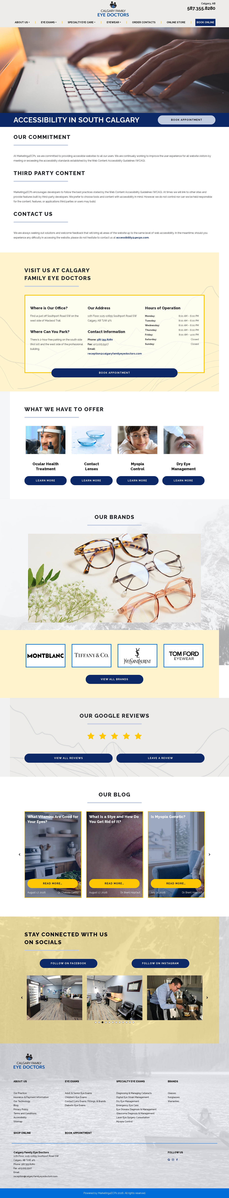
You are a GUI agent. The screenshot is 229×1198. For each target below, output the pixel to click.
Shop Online (22, 1132)
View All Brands (114, 679)
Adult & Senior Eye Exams (78, 1093)
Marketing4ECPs (107, 1193)
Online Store (176, 22)
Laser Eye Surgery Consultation (133, 1117)
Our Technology (22, 1101)
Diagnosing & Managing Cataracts (134, 1093)
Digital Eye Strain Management (132, 1097)
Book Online (205, 22)
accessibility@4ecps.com (132, 237)
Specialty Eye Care (80, 22)
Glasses (172, 1093)
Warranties (173, 1101)
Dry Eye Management (127, 1101)
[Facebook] (177, 1159)
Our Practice (20, 1093)
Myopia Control (124, 1121)
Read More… (60, 883)
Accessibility (20, 1117)
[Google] (169, 1159)
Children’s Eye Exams (76, 1097)
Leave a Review (160, 758)
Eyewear (113, 22)
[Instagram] (173, 1159)
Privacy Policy (21, 1109)
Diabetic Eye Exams (75, 1105)
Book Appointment (186, 119)
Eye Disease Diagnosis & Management (136, 1109)
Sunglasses (174, 1097)
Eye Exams (48, 22)
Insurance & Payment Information (31, 1097)
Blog (16, 1105)
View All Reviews (68, 758)
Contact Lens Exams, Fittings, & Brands (85, 1101)
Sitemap (18, 1121)
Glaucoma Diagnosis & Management (135, 1113)
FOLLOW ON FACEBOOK (68, 963)
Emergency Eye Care (127, 1105)
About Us (21, 22)
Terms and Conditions (25, 1113)
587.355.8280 (201, 8)
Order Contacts (143, 22)
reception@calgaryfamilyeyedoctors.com (115, 353)
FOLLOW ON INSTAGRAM (160, 963)
